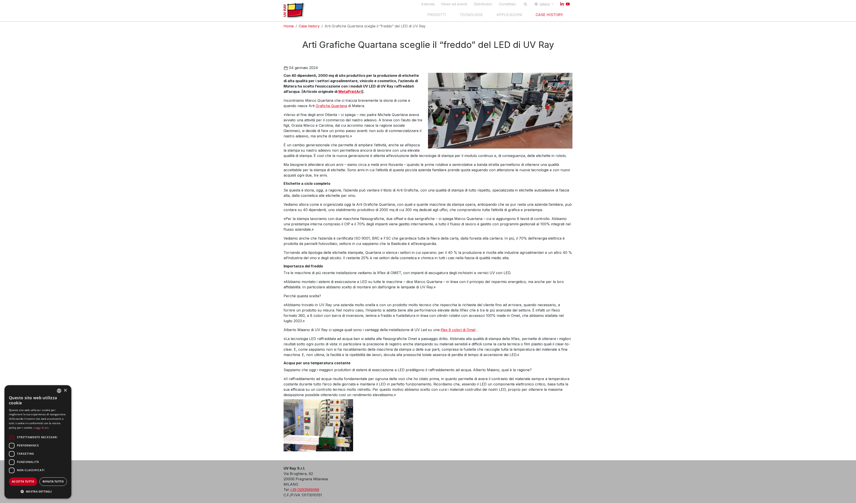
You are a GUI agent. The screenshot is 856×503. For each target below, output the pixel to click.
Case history (549, 14)
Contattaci (507, 4)
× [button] (65, 390)
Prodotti (436, 14)
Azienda (427, 4)
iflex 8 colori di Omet (458, 330)
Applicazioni (509, 14)
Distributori (483, 4)
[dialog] (37, 442)
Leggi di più (41, 428)
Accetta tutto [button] (23, 481)
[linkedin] (562, 4)
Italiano (545, 4)
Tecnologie (471, 14)
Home (289, 26)
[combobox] (59, 391)
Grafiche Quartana (331, 106)
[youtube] (568, 4)
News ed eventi (454, 4)
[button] (38, 491)
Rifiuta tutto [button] (53, 481)
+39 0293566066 (304, 489)
